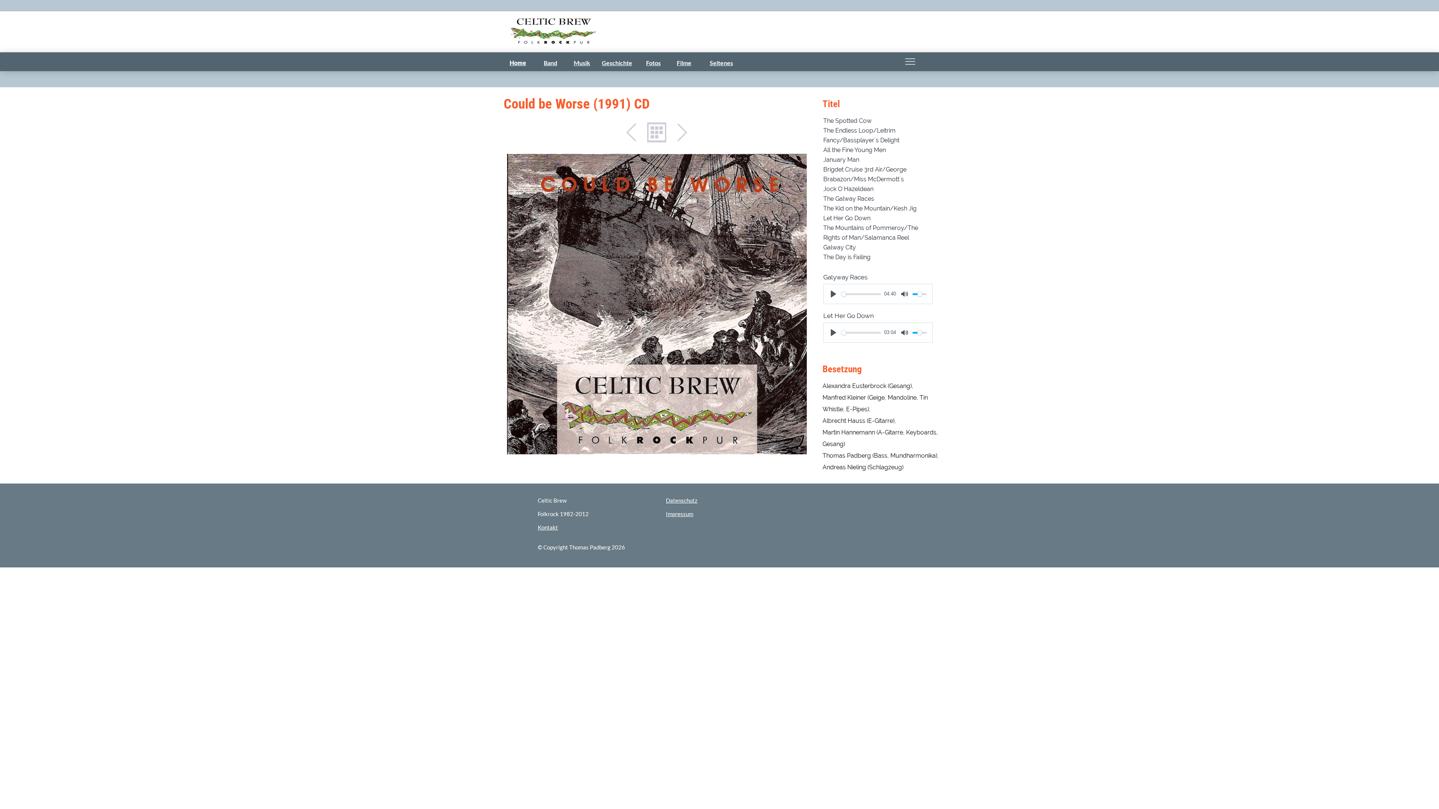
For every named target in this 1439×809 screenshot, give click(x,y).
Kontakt (548, 527)
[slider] (861, 294)
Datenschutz (681, 500)
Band (550, 62)
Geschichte (617, 62)
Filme (684, 62)
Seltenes (721, 62)
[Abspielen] (833, 294)
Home (518, 62)
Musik (582, 62)
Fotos (653, 62)
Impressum (679, 513)
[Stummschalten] (905, 294)
